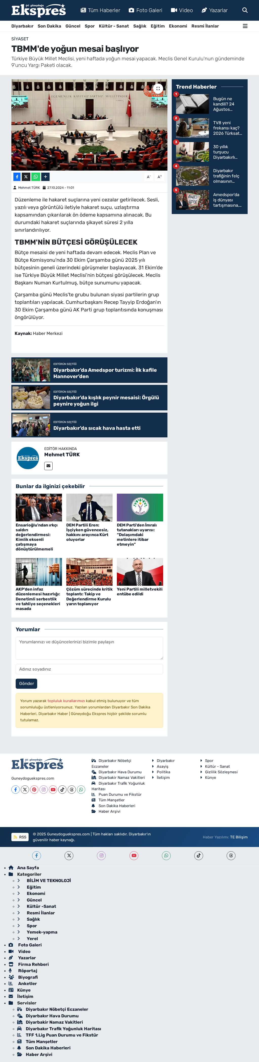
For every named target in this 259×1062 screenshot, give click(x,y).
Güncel (73, 26)
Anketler (27, 983)
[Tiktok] (62, 789)
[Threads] (72, 789)
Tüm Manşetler (112, 800)
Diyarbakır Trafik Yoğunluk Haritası (63, 1028)
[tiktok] (198, 855)
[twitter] (68, 855)
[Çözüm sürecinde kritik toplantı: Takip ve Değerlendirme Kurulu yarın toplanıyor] (89, 571)
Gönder (26, 683)
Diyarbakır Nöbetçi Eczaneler (57, 1009)
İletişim (163, 777)
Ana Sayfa (28, 867)
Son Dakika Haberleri (117, 806)
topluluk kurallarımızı (67, 701)
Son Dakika (49, 26)
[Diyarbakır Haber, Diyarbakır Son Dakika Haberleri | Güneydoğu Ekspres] (38, 10)
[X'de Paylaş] (26, 177)
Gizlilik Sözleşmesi (221, 772)
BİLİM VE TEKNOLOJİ (48, 880)
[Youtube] (53, 789)
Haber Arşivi (109, 811)
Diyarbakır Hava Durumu (120, 772)
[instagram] (101, 855)
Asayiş (162, 766)
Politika (163, 772)
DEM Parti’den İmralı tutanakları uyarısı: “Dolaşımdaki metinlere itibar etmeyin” (137, 535)
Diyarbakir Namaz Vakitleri (122, 777)
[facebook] (36, 855)
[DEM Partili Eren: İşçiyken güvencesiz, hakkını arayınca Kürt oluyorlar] (89, 507)
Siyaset (20, 38)
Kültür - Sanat (114, 26)
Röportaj (27, 970)
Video (186, 10)
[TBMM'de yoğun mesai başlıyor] (89, 125)
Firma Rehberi (33, 964)
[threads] (231, 855)
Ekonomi (178, 26)
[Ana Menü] (245, 26)
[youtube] (134, 855)
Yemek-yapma (41, 932)
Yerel (32, 938)
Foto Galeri (149, 10)
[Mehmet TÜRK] (28, 457)
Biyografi (27, 977)
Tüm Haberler (104, 10)
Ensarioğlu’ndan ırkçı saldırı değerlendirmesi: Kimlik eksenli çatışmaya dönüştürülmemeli (37, 537)
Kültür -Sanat (41, 906)
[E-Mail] (48, 466)
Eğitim (158, 26)
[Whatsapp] (81, 789)
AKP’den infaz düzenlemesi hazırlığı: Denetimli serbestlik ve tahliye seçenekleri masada (38, 599)
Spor (90, 26)
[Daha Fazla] (45, 177)
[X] (25, 789)
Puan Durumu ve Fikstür (120, 794)
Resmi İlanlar (205, 26)
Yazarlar (218, 10)
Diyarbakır (22, 26)
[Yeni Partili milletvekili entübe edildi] (140, 571)
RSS (22, 837)
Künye (210, 777)
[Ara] (245, 10)
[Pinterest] (34, 789)
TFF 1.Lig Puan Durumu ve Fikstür (62, 1035)
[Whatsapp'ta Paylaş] (35, 177)
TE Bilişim (239, 837)
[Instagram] (43, 789)
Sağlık (139, 26)
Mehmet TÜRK (29, 188)
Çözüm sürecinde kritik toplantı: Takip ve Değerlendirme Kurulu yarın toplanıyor (89, 596)
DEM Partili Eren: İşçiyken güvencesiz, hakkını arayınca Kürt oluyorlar (87, 532)
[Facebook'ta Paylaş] (16, 177)
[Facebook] (15, 789)
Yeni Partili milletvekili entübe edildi (140, 591)
